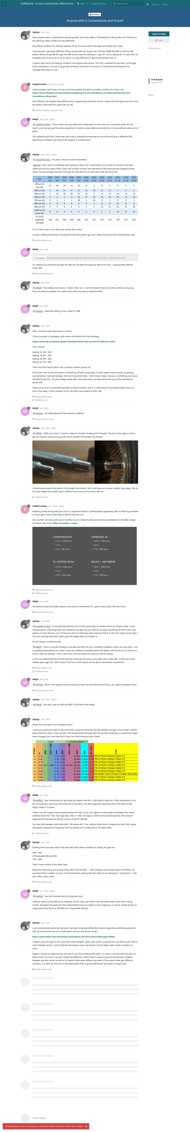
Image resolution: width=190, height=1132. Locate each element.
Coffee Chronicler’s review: (64, 523)
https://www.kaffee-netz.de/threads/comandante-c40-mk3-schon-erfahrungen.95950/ (73, 936)
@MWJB (37, 165)
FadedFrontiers (43, 124)
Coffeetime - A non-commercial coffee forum (47, 3)
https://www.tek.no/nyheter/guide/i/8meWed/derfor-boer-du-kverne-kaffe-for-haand (73, 341)
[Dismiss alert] (86, 1126)
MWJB (38, 288)
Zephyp (41, 258)
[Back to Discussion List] (3, 3)
